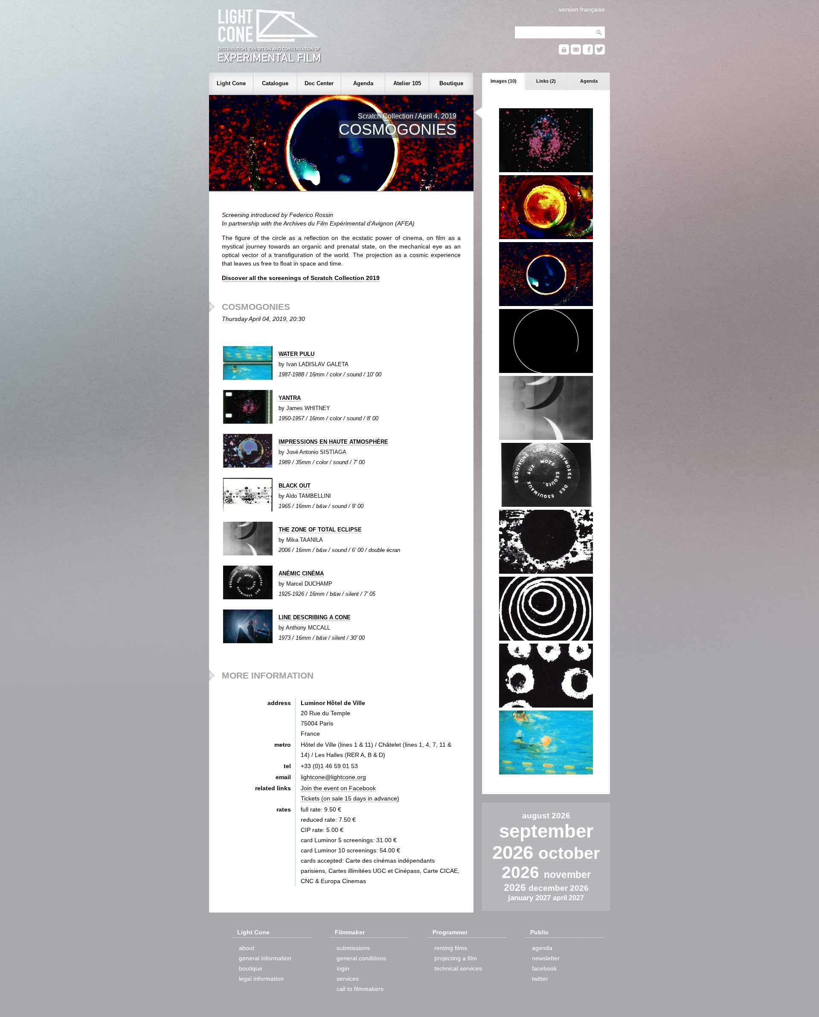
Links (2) (546, 81)
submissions (353, 948)
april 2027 (568, 897)
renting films (450, 948)
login (343, 968)
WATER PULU (296, 354)
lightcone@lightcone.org (333, 777)
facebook (544, 968)
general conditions (361, 958)
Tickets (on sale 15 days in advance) (350, 798)
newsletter (546, 958)
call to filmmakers (360, 988)
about (246, 948)
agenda (542, 948)
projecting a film (455, 958)
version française (582, 9)
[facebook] (588, 52)
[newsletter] (576, 52)
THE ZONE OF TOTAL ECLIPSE (320, 529)
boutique (250, 968)
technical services (458, 968)
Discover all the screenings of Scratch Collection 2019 (301, 277)
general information (265, 958)
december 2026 (559, 888)
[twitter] (600, 52)
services (348, 978)
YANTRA (290, 398)
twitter (540, 978)
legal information (261, 978)
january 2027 (530, 897)
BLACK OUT (295, 485)
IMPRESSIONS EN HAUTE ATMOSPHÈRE (333, 442)
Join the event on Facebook (338, 788)
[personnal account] (564, 52)
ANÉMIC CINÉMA (301, 573)
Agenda (589, 81)
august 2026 (546, 815)
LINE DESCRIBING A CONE (315, 617)
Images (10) (504, 81)
